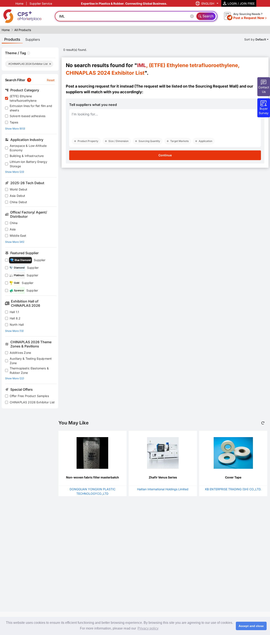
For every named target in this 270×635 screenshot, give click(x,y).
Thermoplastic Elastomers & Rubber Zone (29, 370)
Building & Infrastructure (27, 156)
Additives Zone (20, 352)
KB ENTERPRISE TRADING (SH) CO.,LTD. (233, 489)
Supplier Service (41, 3)
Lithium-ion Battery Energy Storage (28, 164)
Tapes (14, 122)
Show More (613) (15, 128)
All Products (22, 30)
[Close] (193, 16)
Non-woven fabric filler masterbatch (92, 477)
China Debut (18, 202)
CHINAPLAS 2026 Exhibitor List (32, 402)
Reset (51, 80)
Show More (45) (14, 241)
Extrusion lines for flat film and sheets (31, 108)
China (14, 223)
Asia (13, 229)
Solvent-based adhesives (27, 116)
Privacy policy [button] (148, 628)
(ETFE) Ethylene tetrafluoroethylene (23, 98)
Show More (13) (14, 330)
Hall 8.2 (15, 318)
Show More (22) (14, 378)
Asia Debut (17, 195)
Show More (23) (14, 171)
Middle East (18, 235)
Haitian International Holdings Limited (162, 489)
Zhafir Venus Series (163, 477)
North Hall (17, 324)
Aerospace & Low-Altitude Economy (28, 148)
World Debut (18, 189)
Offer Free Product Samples (29, 396)
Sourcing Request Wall (216, 86)
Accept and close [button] (251, 626)
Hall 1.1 (14, 312)
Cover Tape (233, 477)
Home (19, 3)
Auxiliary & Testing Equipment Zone (31, 361)
